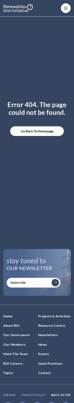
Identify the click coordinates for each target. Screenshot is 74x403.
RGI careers (13, 363)
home (8, 316)
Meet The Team (15, 354)
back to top (61, 395)
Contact (44, 373)
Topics (8, 373)
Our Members (14, 344)
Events (43, 354)
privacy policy (33, 395)
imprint (9, 395)
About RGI (11, 325)
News (42, 344)
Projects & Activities (54, 316)
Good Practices (50, 363)
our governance (16, 335)
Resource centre (51, 325)
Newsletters (48, 335)
